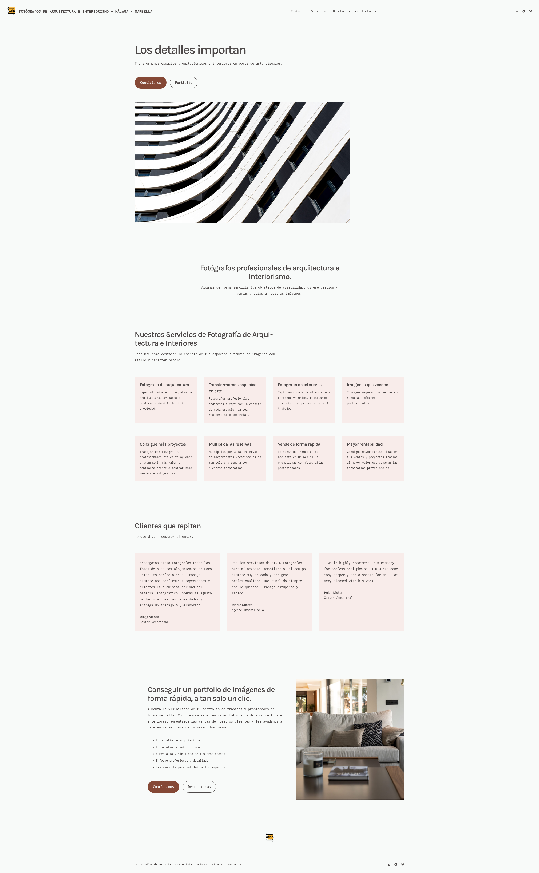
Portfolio (183, 82)
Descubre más (199, 787)
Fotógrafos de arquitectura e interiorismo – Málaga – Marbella (85, 11)
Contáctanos (150, 82)
